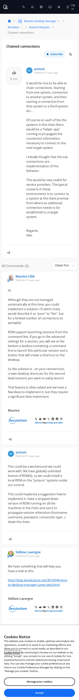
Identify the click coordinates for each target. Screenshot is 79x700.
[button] (72, 265)
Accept (39, 692)
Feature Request (39, 27)
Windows (13, 27)
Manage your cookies (39, 681)
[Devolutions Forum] (5, 7)
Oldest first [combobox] (62, 265)
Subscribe (56, 54)
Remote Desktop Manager (40, 21)
